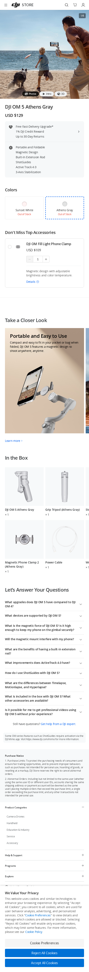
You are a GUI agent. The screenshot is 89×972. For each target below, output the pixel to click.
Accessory (12, 843)
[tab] (30, 93)
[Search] (67, 5)
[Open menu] (6, 5)
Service (11, 836)
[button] (32, 281)
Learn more (12, 441)
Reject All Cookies (44, 953)
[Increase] (46, 259)
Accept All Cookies (44, 963)
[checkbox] (24, 208)
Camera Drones (15, 816)
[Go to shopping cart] (75, 5)
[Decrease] (29, 259)
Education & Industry (18, 830)
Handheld (12, 823)
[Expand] (80, 603)
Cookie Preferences (38, 915)
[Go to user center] (83, 5)
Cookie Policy (33, 932)
